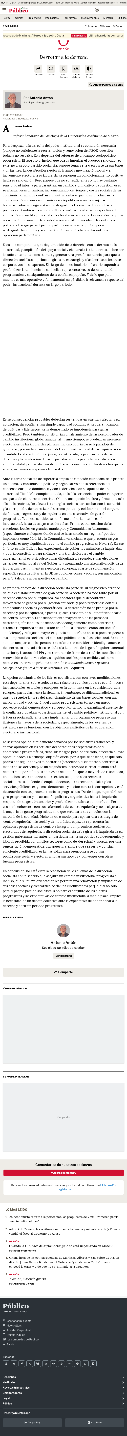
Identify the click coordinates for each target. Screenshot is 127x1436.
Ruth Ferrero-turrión (24, 1250)
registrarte (64, 1189)
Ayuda (10, 1344)
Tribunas (105, 26)
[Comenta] (51, 69)
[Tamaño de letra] (76, 69)
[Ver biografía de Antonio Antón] (63, 930)
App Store (96, 1422)
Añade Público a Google (108, 84)
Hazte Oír (59, 2)
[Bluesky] (37, 1363)
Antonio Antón (41, 98)
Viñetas (117, 26)
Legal (6, 1398)
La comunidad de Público (23, 1339)
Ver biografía (63, 955)
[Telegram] (69, 1363)
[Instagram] (45, 1363)
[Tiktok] (61, 1363)
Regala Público (15, 1334)
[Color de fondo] (89, 69)
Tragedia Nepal (72, 2)
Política (7, 17)
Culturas (122, 17)
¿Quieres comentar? (63, 1172)
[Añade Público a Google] (6, 1363)
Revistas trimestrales (16, 1387)
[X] (29, 1363)
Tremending (34, 17)
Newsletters (14, 1325)
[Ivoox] (93, 1363)
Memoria (108, 17)
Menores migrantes (27, 2)
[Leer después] (63, 69)
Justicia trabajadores (108, 2)
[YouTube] (53, 1363)
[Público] (57, 10)
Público (16, 1306)
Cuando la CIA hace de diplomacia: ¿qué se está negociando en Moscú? (61, 1246)
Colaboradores (12, 1393)
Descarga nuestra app (16, 1413)
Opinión (19, 17)
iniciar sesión (108, 1185)
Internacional (52, 17)
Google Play (34, 1422)
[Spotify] (77, 1363)
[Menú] (4, 10)
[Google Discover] (14, 1363)
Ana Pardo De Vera (23, 1283)
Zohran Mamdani (89, 2)
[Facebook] (22, 1363)
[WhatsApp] (85, 1363)
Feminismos (70, 17)
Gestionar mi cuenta (18, 1321)
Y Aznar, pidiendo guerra (27, 1279)
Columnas (11, 26)
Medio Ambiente (90, 17)
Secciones (9, 1377)
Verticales (9, 1382)
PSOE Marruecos (45, 2)
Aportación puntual (18, 1330)
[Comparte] (38, 69)
